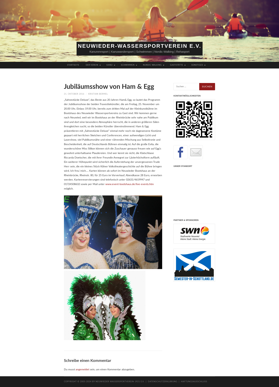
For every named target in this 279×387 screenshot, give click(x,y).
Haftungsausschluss (194, 382)
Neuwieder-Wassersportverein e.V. (139, 46)
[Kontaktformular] (196, 152)
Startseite (73, 65)
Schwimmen (128, 65)
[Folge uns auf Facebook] (180, 152)
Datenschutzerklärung (162, 382)
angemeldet (82, 369)
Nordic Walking (152, 65)
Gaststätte (176, 65)
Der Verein (92, 65)
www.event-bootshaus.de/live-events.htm (129, 184)
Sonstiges (197, 65)
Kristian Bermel (98, 94)
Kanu (110, 65)
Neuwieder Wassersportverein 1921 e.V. (120, 382)
